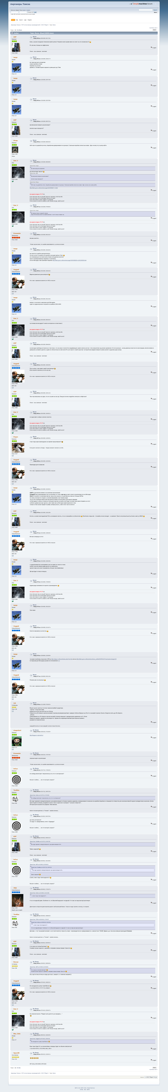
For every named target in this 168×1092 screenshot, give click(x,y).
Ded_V (16, 160)
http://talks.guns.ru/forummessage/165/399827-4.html (44, 188)
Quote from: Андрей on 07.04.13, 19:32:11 (40, 1038)
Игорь (16, 140)
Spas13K (17, 1053)
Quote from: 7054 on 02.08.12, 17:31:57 (39, 919)
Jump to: (142, 1077)
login (24, 10)
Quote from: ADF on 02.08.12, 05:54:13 (39, 864)
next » (155, 27)
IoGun (16, 769)
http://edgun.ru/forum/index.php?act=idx (61, 659)
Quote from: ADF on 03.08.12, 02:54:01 (39, 966)
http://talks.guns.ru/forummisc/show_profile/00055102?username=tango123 (96, 659)
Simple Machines (91, 1087)
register (28, 10)
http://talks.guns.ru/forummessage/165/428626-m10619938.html (69, 260)
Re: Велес (36, 730)
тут (59, 660)
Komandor (17, 233)
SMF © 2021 (84, 1087)
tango (15, 57)
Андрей (16, 269)
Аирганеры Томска (20, 4)
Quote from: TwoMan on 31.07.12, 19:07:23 (40, 841)
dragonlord (17, 730)
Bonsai (16, 962)
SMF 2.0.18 (77, 1087)
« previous (151, 27)
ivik (15, 703)
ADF (14, 37)
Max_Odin (17, 1034)
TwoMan (16, 790)
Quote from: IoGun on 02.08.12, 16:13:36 (39, 892)
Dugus (16, 437)
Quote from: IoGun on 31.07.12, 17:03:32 (39, 795)
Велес (35, 36)
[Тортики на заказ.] (12, 181)
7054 (15, 888)
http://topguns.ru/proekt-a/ (36, 735)
